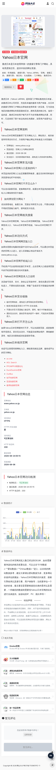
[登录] (47, 4)
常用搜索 (6, 52)
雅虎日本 (47, 75)
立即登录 (28, 734)
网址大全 (20, 766)
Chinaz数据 (25, 569)
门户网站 (37, 75)
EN (51, 755)
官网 (42, 73)
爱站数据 (12, 569)
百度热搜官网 (12, 381)
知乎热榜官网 (12, 378)
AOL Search (12, 362)
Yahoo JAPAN (32, 73)
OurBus (10, 374)
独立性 (19, 75)
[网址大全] (28, 3)
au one (9, 358)
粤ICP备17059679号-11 (31, 766)
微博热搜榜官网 (13, 385)
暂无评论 (10, 718)
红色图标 (28, 75)
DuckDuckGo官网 (14, 370)
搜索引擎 (23, 52)
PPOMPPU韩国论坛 (15, 366)
